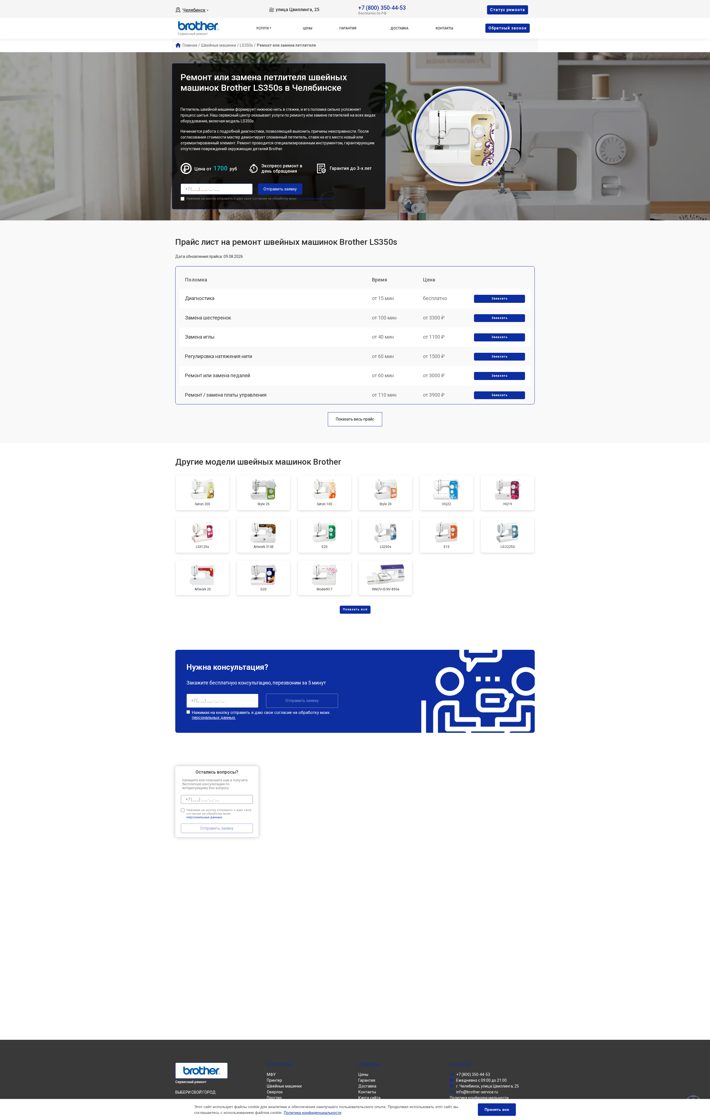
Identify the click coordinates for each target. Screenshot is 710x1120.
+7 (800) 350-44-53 (382, 7)
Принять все (497, 1109)
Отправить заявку (280, 189)
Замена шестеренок (208, 318)
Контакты (444, 28)
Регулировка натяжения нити (218, 356)
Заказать (499, 298)
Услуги (262, 28)
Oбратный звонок (507, 28)
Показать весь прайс (355, 419)
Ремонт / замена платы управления (226, 395)
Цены (307, 28)
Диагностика (199, 298)
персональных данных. (315, 198)
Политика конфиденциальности (312, 1112)
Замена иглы (200, 337)
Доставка (399, 28)
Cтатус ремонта (507, 9)
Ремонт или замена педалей (217, 375)
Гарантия (347, 28)
